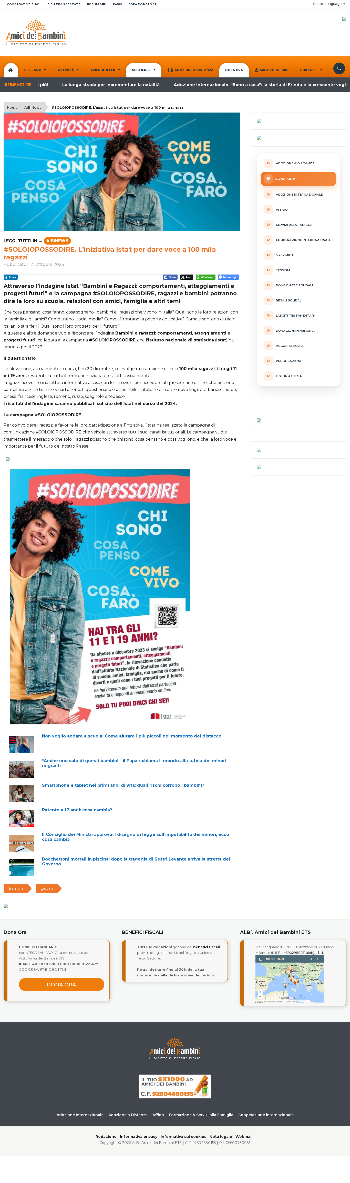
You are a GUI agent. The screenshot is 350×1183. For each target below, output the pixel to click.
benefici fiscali (206, 947)
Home (12, 107)
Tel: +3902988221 (291, 953)
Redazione (106, 1136)
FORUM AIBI (97, 4)
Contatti (308, 70)
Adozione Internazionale (80, 1115)
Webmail (243, 1136)
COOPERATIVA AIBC (23, 4)
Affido (158, 1115)
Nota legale (221, 1136)
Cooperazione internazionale (266, 1115)
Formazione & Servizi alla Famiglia (201, 1115)
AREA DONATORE (143, 4)
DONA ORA (234, 70)
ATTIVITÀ (66, 70)
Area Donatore (274, 70)
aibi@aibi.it (315, 953)
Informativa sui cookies (183, 1136)
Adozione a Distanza (194, 70)
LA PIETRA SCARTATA (63, 4)
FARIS (117, 4)
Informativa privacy (138, 1136)
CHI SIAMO (32, 70)
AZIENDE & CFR (102, 70)
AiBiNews (33, 107)
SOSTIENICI (141, 70)
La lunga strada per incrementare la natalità (85, 84)
